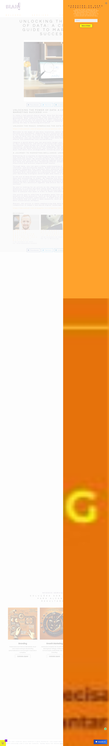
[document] (54, 373)
